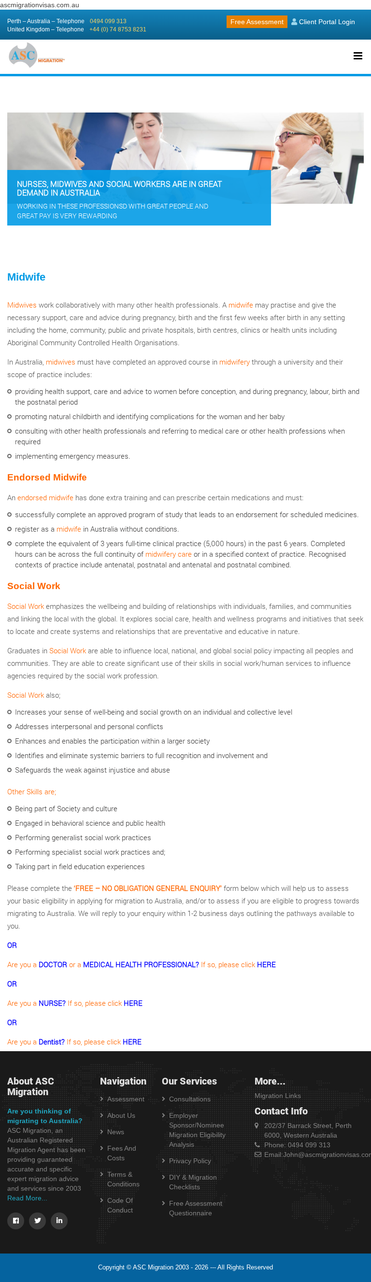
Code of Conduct (120, 1205)
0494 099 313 (108, 21)
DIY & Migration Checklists (193, 1182)
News (115, 1132)
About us (121, 1115)
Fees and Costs (121, 1153)
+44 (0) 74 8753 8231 (117, 29)
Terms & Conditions (123, 1179)
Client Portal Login (326, 22)
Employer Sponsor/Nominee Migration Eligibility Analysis (197, 1130)
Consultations (190, 1099)
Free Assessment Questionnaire (195, 1208)
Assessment (125, 1099)
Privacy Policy (190, 1161)
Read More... (27, 1198)
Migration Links (278, 1095)
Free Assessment (257, 22)
